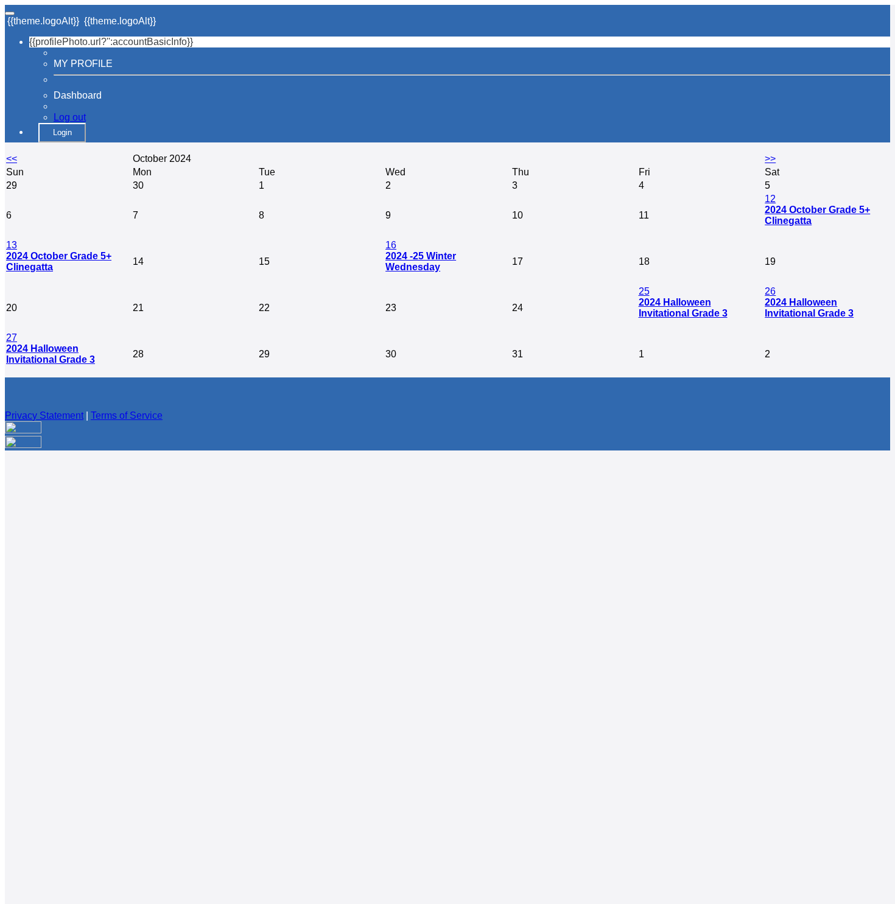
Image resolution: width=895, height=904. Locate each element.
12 (770, 199)
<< (11, 158)
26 (770, 291)
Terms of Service (127, 415)
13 (11, 245)
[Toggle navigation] (10, 13)
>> (770, 158)
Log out (70, 117)
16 (390, 245)
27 (11, 337)
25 (644, 291)
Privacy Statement (44, 415)
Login (62, 132)
